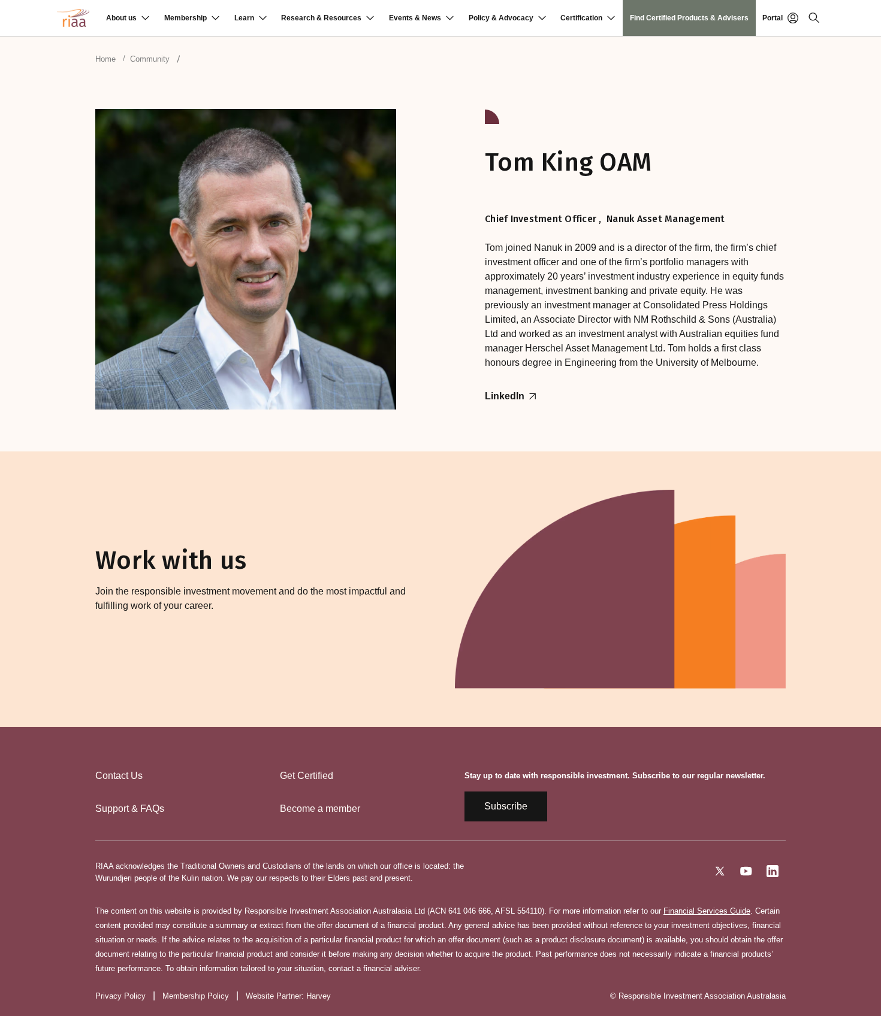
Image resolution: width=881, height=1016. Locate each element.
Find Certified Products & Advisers (689, 18)
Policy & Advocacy (501, 18)
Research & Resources (321, 18)
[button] (127, 18)
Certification (581, 18)
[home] (73, 18)
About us (121, 18)
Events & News (415, 18)
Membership (185, 18)
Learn (244, 18)
